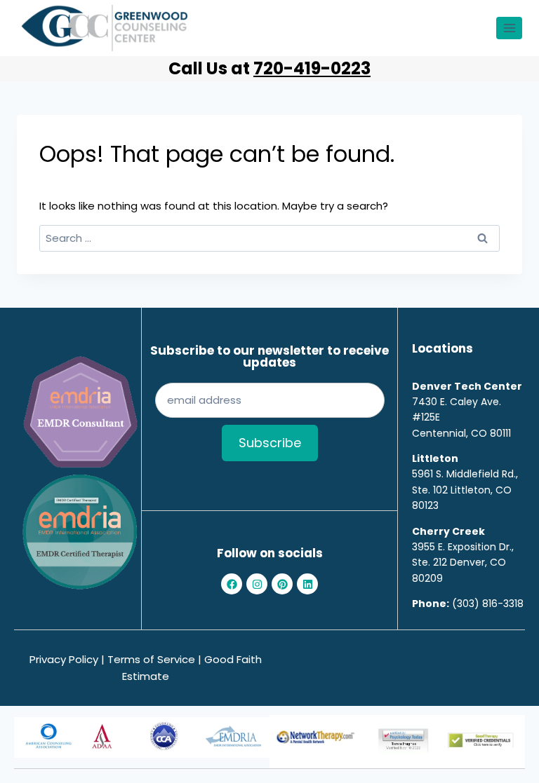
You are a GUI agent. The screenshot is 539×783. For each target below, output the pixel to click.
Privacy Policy (63, 659)
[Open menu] (509, 28)
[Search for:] (269, 238)
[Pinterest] (282, 583)
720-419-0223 (312, 68)
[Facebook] (231, 583)
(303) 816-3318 (488, 604)
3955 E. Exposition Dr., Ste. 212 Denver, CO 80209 (463, 562)
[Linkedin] (307, 583)
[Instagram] (256, 583)
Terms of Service (151, 659)
